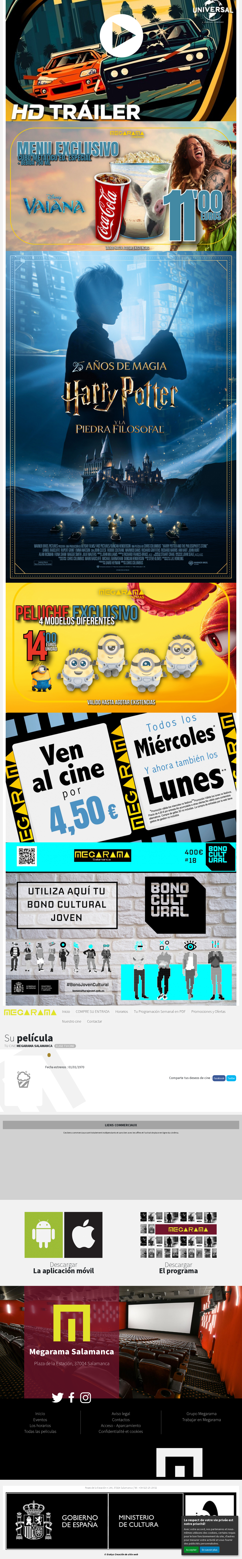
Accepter (191, 1549)
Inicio (66, 1011)
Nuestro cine (71, 1021)
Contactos (121, 1419)
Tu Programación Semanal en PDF (159, 1011)
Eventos (40, 1419)
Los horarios (40, 1425)
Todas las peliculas (40, 1431)
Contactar (94, 1021)
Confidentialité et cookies (121, 1431)
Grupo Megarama (202, 1413)
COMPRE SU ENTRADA (92, 1011)
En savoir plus (209, 1549)
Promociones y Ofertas (208, 1011)
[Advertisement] (121, 1167)
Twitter (231, 1078)
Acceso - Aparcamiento (121, 1425)
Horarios (121, 1011)
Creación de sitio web (126, 1554)
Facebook (219, 1078)
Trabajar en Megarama (201, 1419)
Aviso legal (121, 1413)
